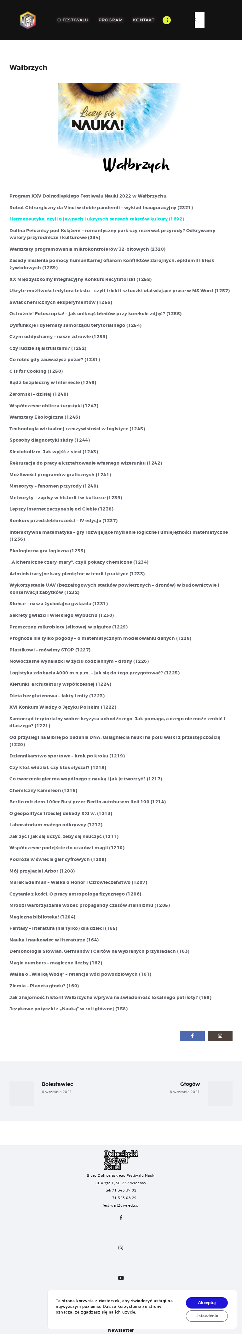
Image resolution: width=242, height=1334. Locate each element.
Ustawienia (206, 1316)
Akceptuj (207, 1303)
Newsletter (121, 1330)
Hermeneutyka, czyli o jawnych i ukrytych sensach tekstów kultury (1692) (96, 219)
